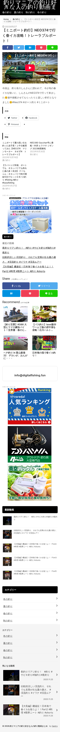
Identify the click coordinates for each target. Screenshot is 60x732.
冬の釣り (42, 12)
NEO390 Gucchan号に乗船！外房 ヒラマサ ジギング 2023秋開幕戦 (42, 145)
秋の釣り (30, 12)
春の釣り (7, 12)
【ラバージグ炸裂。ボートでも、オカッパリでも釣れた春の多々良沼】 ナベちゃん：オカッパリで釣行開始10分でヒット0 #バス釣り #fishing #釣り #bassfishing (14, 174)
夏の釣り (18, 12)
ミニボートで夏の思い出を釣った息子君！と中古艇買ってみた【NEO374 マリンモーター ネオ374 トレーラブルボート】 (14, 148)
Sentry (55, 726)
